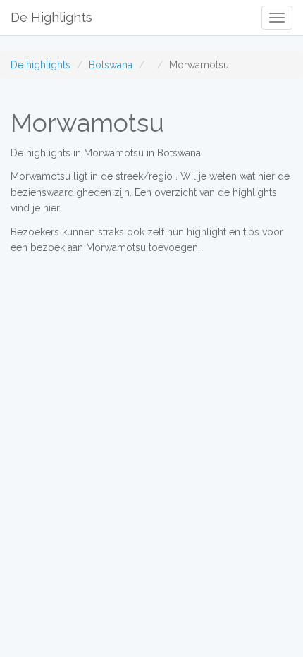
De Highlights (51, 17)
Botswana (110, 64)
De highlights (40, 64)
